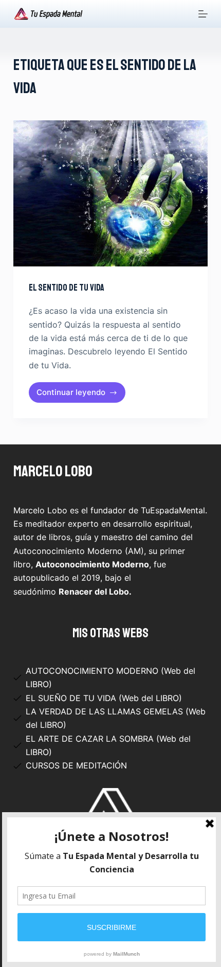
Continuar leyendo (71, 395)
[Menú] (203, 14)
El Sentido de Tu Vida (66, 287)
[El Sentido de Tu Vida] (110, 193)
